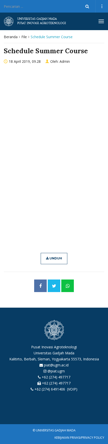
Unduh (55, 258)
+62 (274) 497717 (56, 377)
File (24, 36)
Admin (65, 61)
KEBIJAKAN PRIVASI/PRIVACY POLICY (79, 437)
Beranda (11, 36)
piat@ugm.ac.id (56, 365)
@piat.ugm (56, 371)
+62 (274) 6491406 (50, 389)
